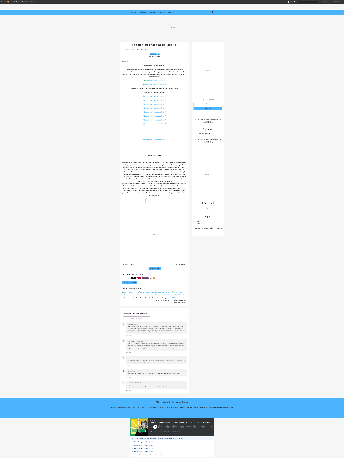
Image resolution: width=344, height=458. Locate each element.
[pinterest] (294, 2)
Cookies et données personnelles (214, 407)
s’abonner (156, 431)
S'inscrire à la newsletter (129, 282)
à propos (176, 431)
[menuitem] (133, 12)
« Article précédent (128, 264)
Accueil (133, 12)
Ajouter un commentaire (136, 318)
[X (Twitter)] (291, 2)
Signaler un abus (171, 407)
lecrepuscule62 (211, 120)
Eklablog (185, 402)
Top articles (157, 407)
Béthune (197, 223)
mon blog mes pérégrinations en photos (208, 228)
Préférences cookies (228, 407)
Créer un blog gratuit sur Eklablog (144, 407)
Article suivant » (181, 264)
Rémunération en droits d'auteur (189, 407)
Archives (162, 12)
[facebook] (288, 2)
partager (166, 431)
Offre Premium (201, 407)
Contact (171, 12)
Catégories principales (147, 12)
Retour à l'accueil (155, 268)
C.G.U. (178, 407)
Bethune (197, 221)
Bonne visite (198, 226)
